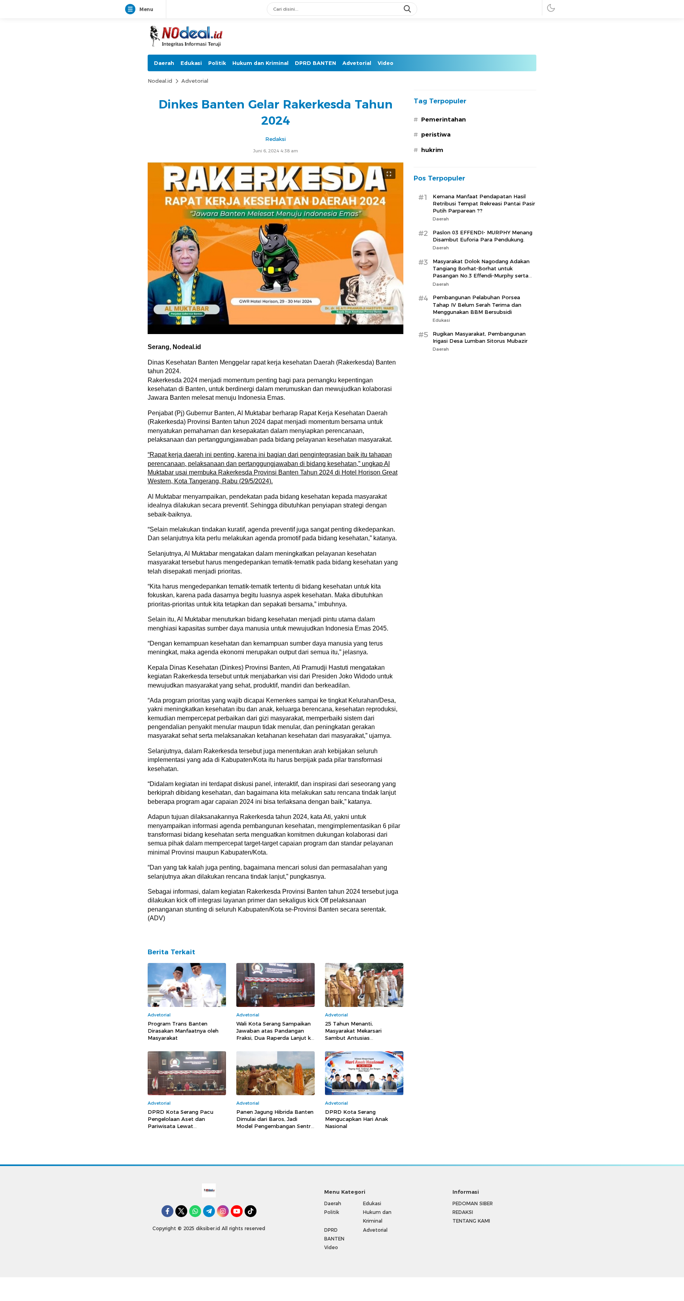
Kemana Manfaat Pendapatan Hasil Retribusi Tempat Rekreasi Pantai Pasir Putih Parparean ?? (484, 203)
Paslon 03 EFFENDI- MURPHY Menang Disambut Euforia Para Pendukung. (482, 236)
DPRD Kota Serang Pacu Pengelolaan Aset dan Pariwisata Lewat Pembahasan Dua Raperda (183, 1123)
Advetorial (194, 81)
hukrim (432, 150)
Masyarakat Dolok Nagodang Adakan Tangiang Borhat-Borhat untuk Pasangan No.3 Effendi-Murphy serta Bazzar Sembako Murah (481, 272)
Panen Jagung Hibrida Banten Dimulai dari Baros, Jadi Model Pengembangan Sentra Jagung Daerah (275, 1123)
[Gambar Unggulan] (275, 332)
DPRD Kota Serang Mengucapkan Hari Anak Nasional (356, 1119)
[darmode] (551, 7)
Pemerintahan (443, 119)
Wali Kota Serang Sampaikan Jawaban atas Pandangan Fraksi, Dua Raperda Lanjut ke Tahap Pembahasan (275, 1034)
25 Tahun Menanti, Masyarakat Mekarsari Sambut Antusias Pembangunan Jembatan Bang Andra (358, 1038)
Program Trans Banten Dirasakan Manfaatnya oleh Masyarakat (183, 1030)
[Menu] (132, 9)
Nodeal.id (160, 81)
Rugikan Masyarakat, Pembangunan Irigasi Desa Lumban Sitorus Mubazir (480, 337)
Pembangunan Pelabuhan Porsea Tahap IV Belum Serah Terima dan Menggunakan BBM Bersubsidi (477, 304)
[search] (408, 9)
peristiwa (435, 134)
